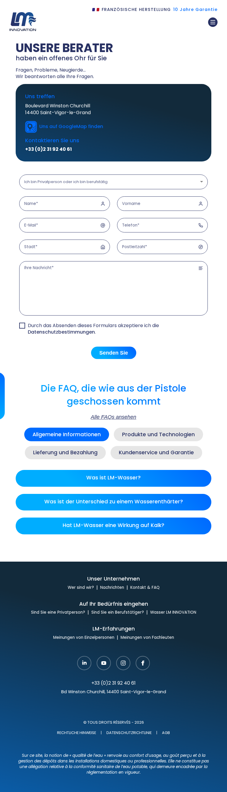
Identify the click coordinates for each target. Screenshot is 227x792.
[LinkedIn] (84, 664)
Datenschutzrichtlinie (129, 733)
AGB (166, 733)
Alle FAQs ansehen (113, 417)
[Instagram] (123, 664)
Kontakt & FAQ (145, 588)
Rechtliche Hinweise (76, 733)
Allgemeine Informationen (67, 434)
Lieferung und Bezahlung (65, 452)
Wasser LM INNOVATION (173, 613)
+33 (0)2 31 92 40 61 (48, 149)
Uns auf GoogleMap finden (71, 127)
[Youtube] (103, 664)
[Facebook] (142, 664)
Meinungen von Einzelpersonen (83, 638)
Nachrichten (112, 588)
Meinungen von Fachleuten (147, 638)
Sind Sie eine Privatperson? (58, 613)
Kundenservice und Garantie (156, 452)
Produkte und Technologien (158, 434)
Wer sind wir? (81, 588)
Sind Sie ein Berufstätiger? (117, 613)
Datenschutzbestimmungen (61, 332)
